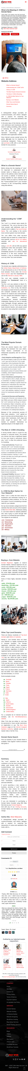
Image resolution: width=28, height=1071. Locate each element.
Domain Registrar (17, 805)
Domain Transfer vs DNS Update (14, 159)
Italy (6, 698)
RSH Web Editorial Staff (10, 28)
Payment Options (12, 999)
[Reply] (18, 922)
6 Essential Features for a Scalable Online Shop (7, 964)
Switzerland (9, 707)
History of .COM (10, 89)
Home (8, 986)
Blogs (8, 1031)
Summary (8, 106)
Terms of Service (12, 997)
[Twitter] (2, 933)
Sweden (8, 705)
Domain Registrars (7, 563)
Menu (6, 78)
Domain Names (11, 1009)
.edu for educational (19, 241)
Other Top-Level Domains (13, 102)
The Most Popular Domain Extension (15, 92)
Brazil (7, 681)
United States (10, 711)
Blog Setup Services (12, 1022)
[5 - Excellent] (16, 872)
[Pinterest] (9, 933)
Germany (8, 691)
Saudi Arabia (9, 704)
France (8, 689)
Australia (8, 679)
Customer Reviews (12, 1044)
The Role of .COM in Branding (14, 94)
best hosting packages (9, 976)
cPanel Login (10, 1042)
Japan (7, 700)
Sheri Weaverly (16, 817)
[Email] (13, 933)
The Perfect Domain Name (14, 152)
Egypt (8, 687)
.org (2, 657)
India (7, 693)
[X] (15, 875)
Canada (8, 683)
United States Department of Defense (15, 268)
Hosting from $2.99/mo (7, 31)
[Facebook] (13, 875)
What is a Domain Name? (13, 85)
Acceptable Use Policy (13, 1002)
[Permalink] (16, 922)
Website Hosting (11, 1011)
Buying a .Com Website (12, 100)
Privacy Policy (11, 994)
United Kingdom (11, 709)
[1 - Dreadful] (9, 872)
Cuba (7, 685)
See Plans (5, 34)
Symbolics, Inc (5, 288)
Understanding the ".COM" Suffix (15, 87)
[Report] (14, 922)
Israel (6, 695)
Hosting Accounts (20, 807)
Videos (9, 1034)
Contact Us (15, 34)
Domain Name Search (12, 104)
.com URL (9, 246)
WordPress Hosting (12, 1019)
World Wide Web (10, 510)
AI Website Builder (12, 1014)
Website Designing (12, 1016)
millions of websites (15, 637)
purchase (6, 143)
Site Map (9, 989)
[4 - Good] (14, 872)
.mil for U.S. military (21, 239)
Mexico (8, 702)
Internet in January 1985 (15, 275)
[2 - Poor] (11, 872)
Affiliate (9, 1036)
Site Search (10, 1039)
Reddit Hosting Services (14, 1024)
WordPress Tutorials (12, 1047)
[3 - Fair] (12, 872)
